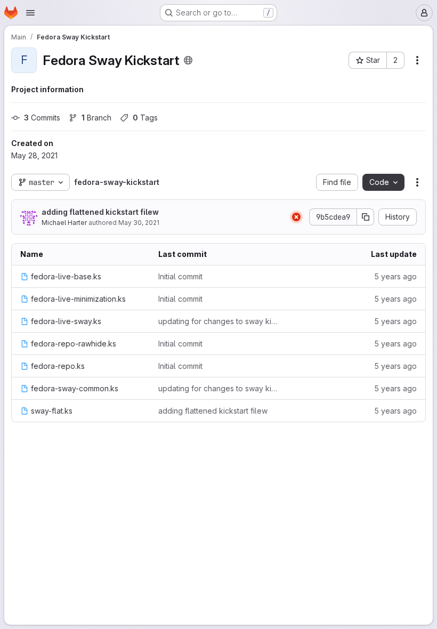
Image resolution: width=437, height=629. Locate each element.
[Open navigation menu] (30, 12)
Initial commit (180, 276)
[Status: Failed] (296, 217)
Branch (96, 117)
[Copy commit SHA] (365, 216)
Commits (42, 117)
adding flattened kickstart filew (100, 211)
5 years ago (395, 276)
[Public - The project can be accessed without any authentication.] (188, 60)
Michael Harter (64, 223)
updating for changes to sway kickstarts (218, 321)
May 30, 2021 (138, 223)
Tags (145, 117)
